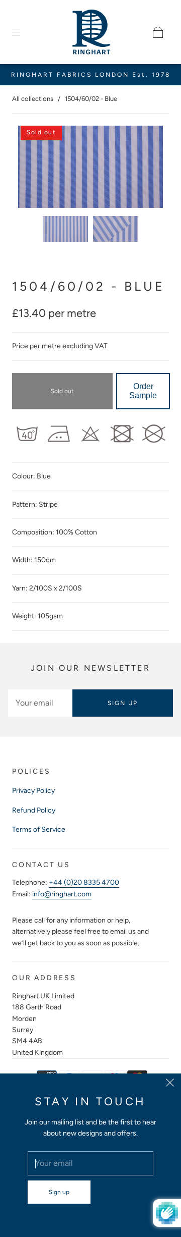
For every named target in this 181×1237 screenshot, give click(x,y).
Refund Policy (33, 810)
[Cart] (158, 32)
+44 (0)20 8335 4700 (84, 882)
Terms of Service (38, 829)
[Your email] (40, 703)
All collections (32, 98)
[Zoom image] (90, 169)
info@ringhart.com (62, 894)
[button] (32, 169)
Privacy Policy (33, 790)
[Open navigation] (23, 32)
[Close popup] (170, 1084)
